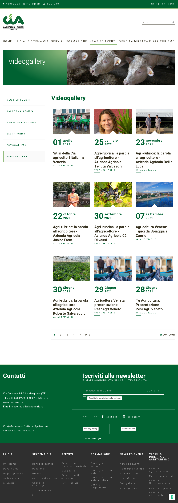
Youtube (52, 4)
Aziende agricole (160, 488)
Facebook (12, 4)
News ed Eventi (19, 100)
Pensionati (39, 468)
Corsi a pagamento (98, 486)
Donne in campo (43, 464)
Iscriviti (152, 390)
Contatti (8, 483)
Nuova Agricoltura (22, 122)
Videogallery (17, 156)
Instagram (33, 4)
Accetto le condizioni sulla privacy (105, 398)
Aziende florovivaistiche (159, 482)
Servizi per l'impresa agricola (74, 465)
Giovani (37, 473)
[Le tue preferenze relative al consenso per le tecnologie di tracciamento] (172, 497)
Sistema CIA (38, 41)
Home (7, 41)
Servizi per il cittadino (70, 477)
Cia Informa (16, 134)
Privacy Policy (90, 428)
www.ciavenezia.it (14, 402)
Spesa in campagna (39, 484)
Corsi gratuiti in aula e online (102, 479)
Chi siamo (10, 464)
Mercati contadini (161, 476)
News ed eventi (103, 41)
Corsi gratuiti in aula (102, 472)
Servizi (57, 41)
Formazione (77, 41)
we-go (97, 438)
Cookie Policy (128, 428)
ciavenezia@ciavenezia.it (27, 406)
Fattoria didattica (44, 478)
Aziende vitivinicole (156, 494)
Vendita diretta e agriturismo (147, 41)
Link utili (38, 495)
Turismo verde (41, 490)
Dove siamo (10, 468)
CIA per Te (68, 471)
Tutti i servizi (71, 483)
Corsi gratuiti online (100, 465)
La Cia (20, 41)
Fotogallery (17, 145)
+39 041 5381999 (162, 4)
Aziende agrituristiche (158, 470)
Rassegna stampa (20, 111)
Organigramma (13, 473)
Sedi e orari (11, 478)
